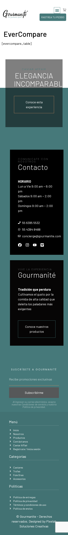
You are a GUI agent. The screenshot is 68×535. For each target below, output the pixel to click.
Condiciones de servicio (34, 404)
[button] (57, 10)
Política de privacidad (33, 406)
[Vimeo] (42, 245)
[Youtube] (35, 245)
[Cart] (63, 10)
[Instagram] (27, 245)
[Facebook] (20, 245)
